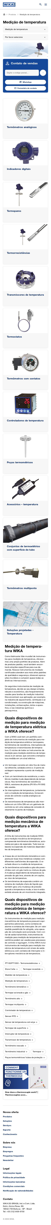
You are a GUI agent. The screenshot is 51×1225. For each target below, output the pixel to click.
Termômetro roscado (14, 1046)
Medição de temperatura (16, 981)
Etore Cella (10, 969)
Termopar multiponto (14, 1004)
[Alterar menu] (45, 4)
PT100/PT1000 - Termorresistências (21, 963)
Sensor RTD (10, 1016)
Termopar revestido (31, 969)
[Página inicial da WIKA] (9, 4)
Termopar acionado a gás (16, 993)
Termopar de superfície (15, 1028)
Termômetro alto (12, 998)
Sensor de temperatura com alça (20, 1022)
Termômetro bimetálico (15, 987)
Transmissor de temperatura (18, 1040)
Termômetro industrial (15, 1052)
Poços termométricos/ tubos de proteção (23, 1057)
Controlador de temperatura (17, 1010)
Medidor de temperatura (16, 975)
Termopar (37, 1052)
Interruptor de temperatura (17, 1034)
